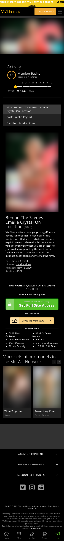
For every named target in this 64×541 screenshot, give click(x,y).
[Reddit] (41, 487)
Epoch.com (36, 528)
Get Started (45, 11)
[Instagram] (32, 487)
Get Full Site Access (36, 304)
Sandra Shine (23, 264)
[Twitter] (23, 487)
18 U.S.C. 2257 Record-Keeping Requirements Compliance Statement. (32, 507)
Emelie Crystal (20, 261)
